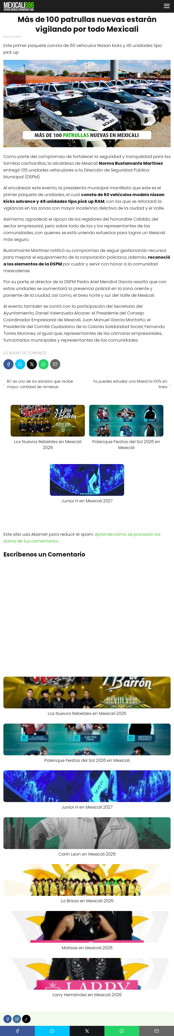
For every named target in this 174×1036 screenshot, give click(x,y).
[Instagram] (17, 1019)
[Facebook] (8, 364)
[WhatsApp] (43, 364)
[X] (32, 364)
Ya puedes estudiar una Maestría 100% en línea (130, 384)
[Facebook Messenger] (20, 364)
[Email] (55, 364)
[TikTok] (26, 1019)
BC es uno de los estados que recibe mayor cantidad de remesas (40, 384)
